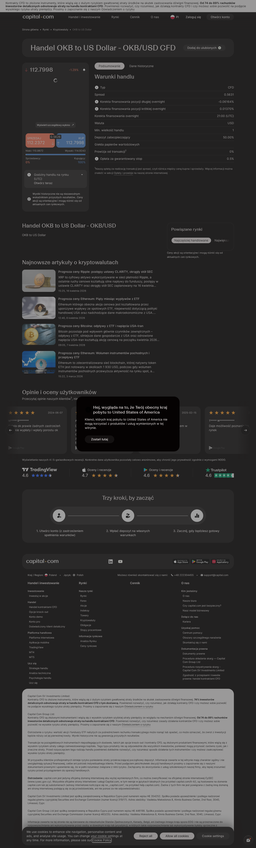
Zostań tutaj (99, 439)
